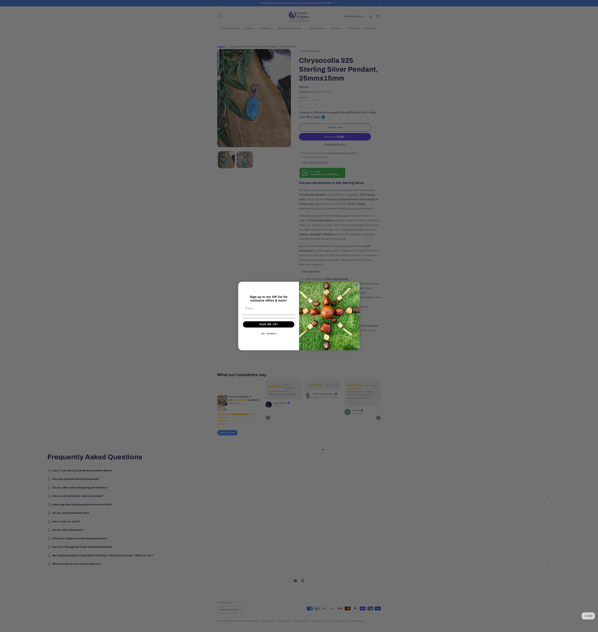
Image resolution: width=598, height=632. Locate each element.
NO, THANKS (268, 334)
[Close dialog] (356, 285)
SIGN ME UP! (268, 324)
